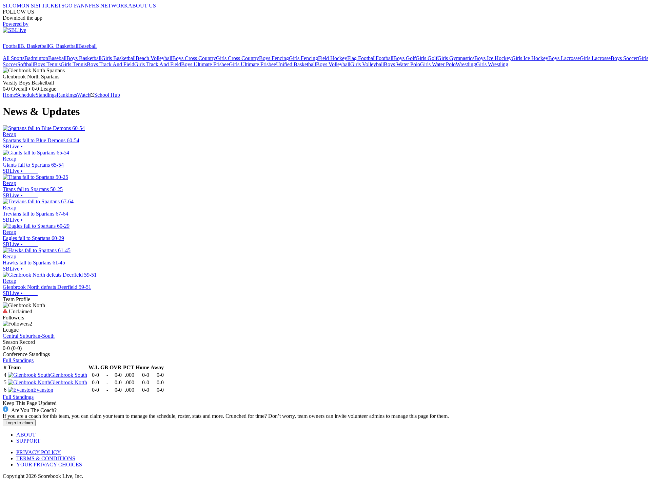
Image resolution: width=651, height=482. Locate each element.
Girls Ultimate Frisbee (252, 64)
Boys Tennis (47, 64)
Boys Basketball (83, 58)
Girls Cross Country (237, 58)
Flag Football (361, 58)
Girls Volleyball (367, 64)
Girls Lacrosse (595, 58)
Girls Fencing (303, 58)
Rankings (67, 95)
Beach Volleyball (154, 58)
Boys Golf (404, 58)
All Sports (13, 58)
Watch (84, 95)
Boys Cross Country (194, 58)
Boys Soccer (624, 58)
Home (9, 95)
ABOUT (26, 435)
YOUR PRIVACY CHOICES (49, 464)
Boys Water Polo (402, 64)
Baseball (87, 46)
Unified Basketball (296, 64)
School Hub (107, 95)
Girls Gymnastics (455, 58)
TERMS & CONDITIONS (45, 458)
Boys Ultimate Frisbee (205, 64)
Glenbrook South (68, 375)
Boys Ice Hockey (493, 58)
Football (11, 46)
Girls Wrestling (492, 64)
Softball (25, 64)
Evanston (43, 390)
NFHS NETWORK (106, 5)
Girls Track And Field (157, 64)
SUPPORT (28, 441)
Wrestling (466, 64)
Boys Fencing (274, 58)
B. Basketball (34, 46)
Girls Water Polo (438, 64)
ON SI (28, 5)
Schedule (26, 95)
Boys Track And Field (110, 64)
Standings (46, 95)
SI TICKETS (50, 5)
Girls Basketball (118, 58)
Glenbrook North (68, 382)
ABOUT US (142, 5)
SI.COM (12, 5)
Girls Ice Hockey (530, 58)
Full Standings (18, 360)
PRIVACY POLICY (38, 452)
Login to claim (19, 422)
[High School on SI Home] (29, 40)
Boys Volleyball (333, 64)
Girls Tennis (74, 64)
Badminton (36, 58)
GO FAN (74, 5)
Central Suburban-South (29, 336)
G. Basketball (63, 46)
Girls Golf (426, 58)
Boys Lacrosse (564, 58)
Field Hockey (332, 58)
